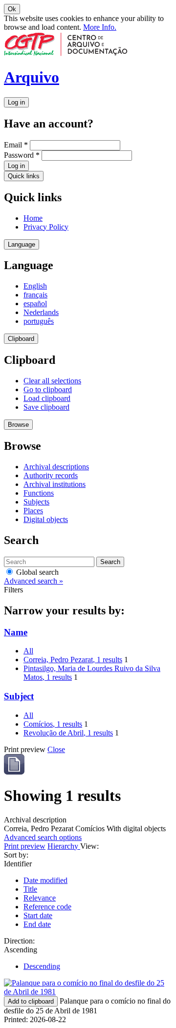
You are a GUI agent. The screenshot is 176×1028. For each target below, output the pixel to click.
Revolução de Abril (68, 733)
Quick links (24, 176)
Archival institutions (54, 484)
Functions (38, 493)
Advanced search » (33, 581)
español (35, 303)
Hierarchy (63, 846)
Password (22, 155)
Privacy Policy (45, 227)
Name (15, 632)
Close (56, 749)
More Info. (99, 27)
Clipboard (21, 338)
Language (21, 244)
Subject (19, 696)
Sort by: (16, 855)
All (28, 651)
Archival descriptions (56, 466)
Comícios (52, 724)
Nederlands (41, 312)
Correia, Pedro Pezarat (72, 659)
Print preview (24, 846)
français (35, 295)
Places (33, 510)
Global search (36, 572)
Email (16, 145)
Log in (16, 102)
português (38, 321)
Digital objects (45, 519)
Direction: (19, 941)
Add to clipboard (31, 1001)
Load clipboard (46, 398)
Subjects (36, 502)
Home (33, 218)
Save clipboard (46, 407)
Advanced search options (43, 837)
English (35, 286)
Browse (18, 424)
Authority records (50, 475)
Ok (12, 9)
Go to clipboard (47, 389)
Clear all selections (52, 381)
